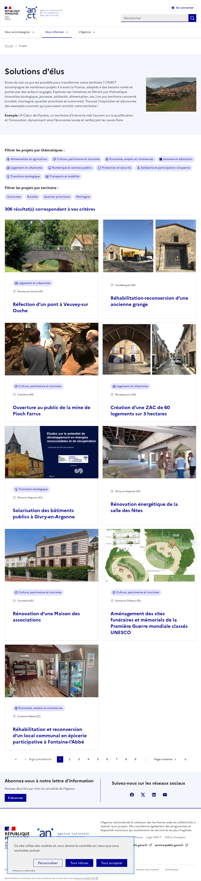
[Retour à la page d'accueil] (44, 13)
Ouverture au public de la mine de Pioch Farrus (51, 410)
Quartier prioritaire (57, 197)
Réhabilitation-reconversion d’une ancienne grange (149, 301)
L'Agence (85, 32)
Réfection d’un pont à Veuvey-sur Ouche (50, 307)
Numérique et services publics (72, 168)
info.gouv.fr (139, 845)
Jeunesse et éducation (177, 159)
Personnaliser (48, 863)
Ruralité (32, 197)
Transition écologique (25, 176)
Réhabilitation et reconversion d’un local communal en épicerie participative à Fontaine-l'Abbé (50, 735)
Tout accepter (111, 863)
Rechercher (192, 18)
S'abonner (15, 797)
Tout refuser (79, 863)
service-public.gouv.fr (169, 845)
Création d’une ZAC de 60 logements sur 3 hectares (140, 410)
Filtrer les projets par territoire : (31, 187)
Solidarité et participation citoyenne (165, 168)
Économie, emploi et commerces (131, 159)
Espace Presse (134, 837)
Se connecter (185, 8)
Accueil (9, 46)
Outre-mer (14, 197)
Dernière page (185, 759)
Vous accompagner (17, 32)
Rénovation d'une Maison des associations (46, 616)
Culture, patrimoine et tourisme (78, 159)
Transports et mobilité (64, 176)
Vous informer (54, 32)
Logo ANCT (154, 837)
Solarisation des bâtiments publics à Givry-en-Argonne (44, 513)
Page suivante (163, 759)
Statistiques (171, 869)
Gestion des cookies (147, 869)
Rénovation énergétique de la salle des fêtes (144, 507)
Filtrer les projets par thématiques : (35, 150)
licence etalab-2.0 (84, 878)
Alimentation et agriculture (29, 159)
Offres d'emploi (175, 837)
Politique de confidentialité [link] (23, 871)
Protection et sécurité (116, 168)
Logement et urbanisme (26, 168)
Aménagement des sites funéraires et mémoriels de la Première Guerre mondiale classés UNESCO (149, 623)
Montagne (83, 197)
